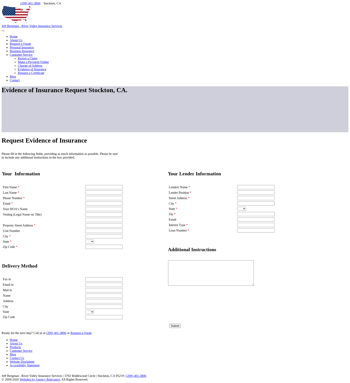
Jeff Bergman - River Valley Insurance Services (32, 26)
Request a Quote (81, 333)
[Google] (12, 3)
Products (15, 347)
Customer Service (21, 350)
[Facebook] (3, 3)
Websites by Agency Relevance (40, 379)
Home (14, 340)
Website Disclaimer (22, 361)
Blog (13, 354)
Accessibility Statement (24, 365)
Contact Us (17, 358)
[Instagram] (16, 3)
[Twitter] (6, 3)
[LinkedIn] (9, 3)
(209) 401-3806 (30, 3)
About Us (16, 343)
